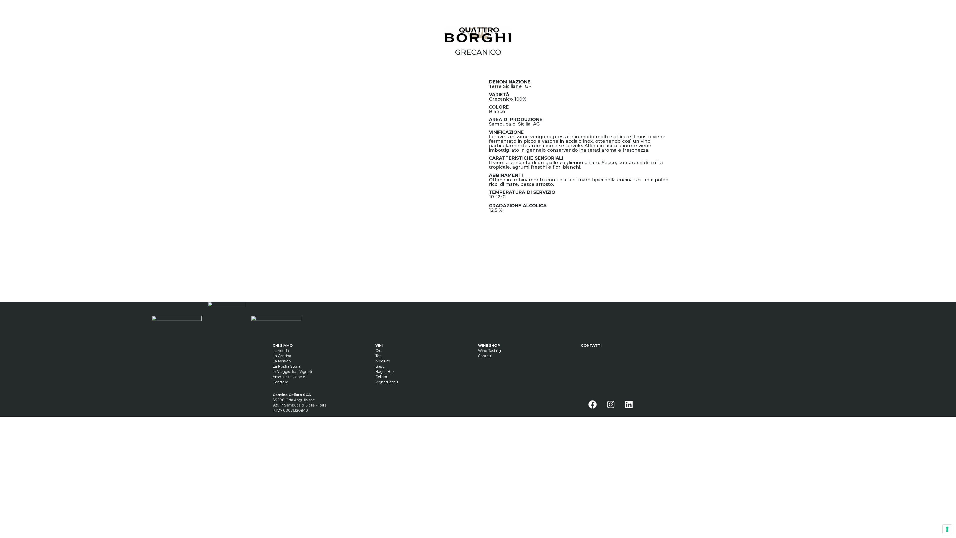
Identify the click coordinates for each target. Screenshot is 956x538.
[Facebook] (592, 404)
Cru (378, 350)
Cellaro (381, 377)
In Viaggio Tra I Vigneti (292, 371)
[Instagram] (610, 404)
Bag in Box (384, 371)
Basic (380, 366)
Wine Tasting (489, 350)
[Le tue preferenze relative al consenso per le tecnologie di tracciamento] (947, 529)
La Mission (282, 361)
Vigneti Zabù (386, 382)
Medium (382, 361)
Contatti (485, 356)
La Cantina (282, 356)
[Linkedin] (628, 404)
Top (378, 356)
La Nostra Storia (286, 366)
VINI (379, 345)
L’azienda (281, 350)
